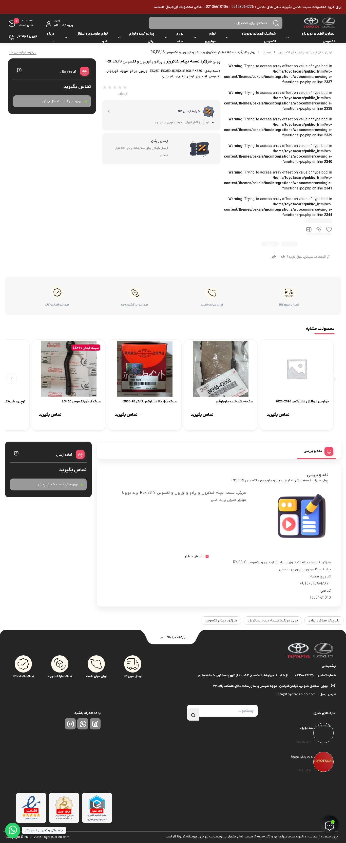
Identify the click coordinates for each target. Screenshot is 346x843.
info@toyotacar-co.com (296, 694)
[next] (11, 379)
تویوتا (267, 52)
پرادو (133, 71)
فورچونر (112, 71)
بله (283, 257)
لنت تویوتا (306, 728)
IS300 (186, 71)
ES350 (165, 71)
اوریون (143, 71)
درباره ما (50, 38)
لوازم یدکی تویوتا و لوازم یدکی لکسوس (305, 52)
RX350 (197, 71)
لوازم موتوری (210, 38)
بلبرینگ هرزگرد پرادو (324, 620)
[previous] (334, 379)
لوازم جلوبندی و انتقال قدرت (92, 38)
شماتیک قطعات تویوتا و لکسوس (258, 38)
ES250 (154, 71)
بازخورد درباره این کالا (22, 52)
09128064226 (304, 675)
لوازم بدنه (179, 38)
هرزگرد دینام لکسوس (221, 620)
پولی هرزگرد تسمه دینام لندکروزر (273, 620)
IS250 (176, 71)
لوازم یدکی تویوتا (302, 757)
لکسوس (214, 76)
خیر (273, 257)
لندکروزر (201, 76)
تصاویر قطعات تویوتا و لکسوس (318, 38)
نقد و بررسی (312, 451)
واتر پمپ (168, 76)
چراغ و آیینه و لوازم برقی (142, 38)
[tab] (316, 450)
